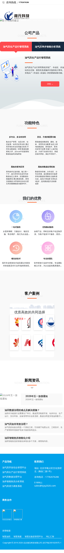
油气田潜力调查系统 (12, 486)
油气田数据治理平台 (12, 477)
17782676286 (24, 2)
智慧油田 (6, 536)
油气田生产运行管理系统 (14, 472)
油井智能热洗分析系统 (13, 481)
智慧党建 (18, 536)
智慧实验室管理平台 (34, 536)
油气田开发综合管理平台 (14, 467)
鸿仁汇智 (50, 536)
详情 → (50, 84)
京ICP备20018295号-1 (51, 542)
